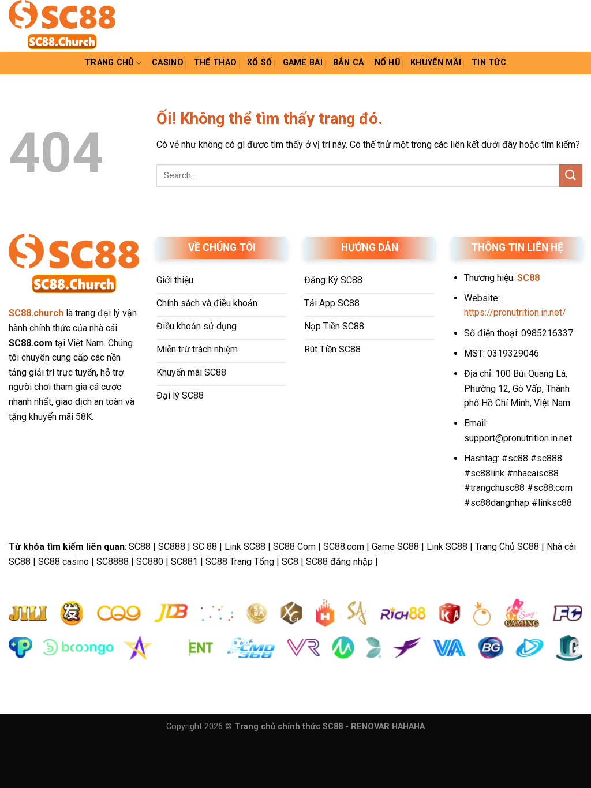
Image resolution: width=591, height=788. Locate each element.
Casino (168, 62)
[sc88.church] (66, 26)
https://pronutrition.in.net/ (515, 312)
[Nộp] (570, 175)
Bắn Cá (348, 62)
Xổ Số (259, 62)
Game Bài (303, 62)
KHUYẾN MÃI (435, 62)
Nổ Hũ (387, 62)
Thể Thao (215, 62)
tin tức (489, 62)
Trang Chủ (109, 62)
